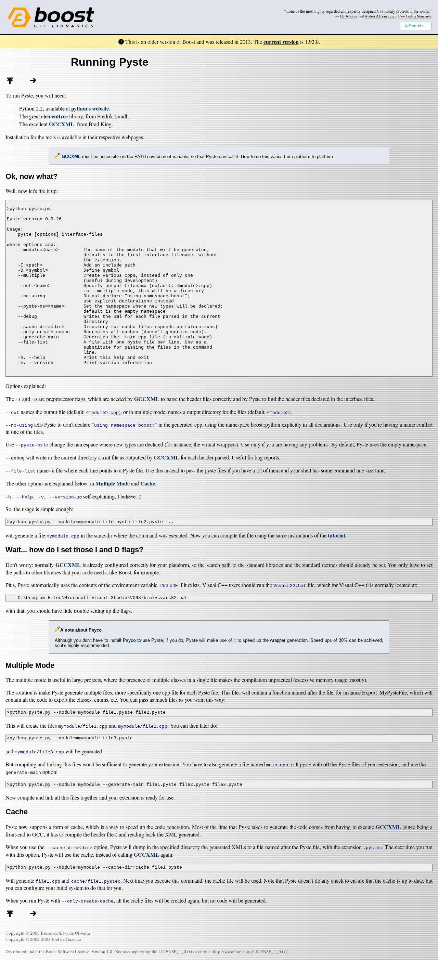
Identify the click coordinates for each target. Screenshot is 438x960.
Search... (418, 26)
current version (281, 42)
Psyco (129, 640)
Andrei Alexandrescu (380, 16)
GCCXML (61, 124)
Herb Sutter (349, 16)
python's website (90, 108)
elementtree (54, 116)
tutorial (336, 535)
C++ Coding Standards (414, 16)
